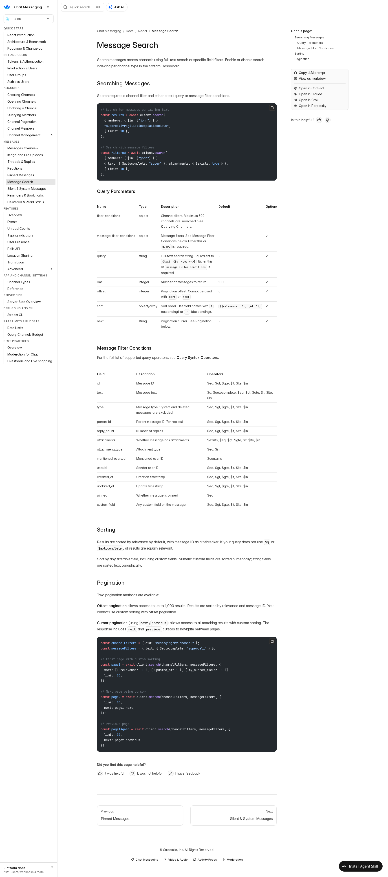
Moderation (235, 859)
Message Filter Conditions (124, 348)
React (17, 18)
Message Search (165, 31)
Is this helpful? (302, 120)
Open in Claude (310, 94)
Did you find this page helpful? (121, 765)
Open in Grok (309, 100)
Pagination (111, 582)
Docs (130, 31)
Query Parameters (116, 191)
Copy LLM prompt (312, 73)
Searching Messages (123, 83)
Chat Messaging (109, 31)
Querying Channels (176, 226)
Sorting (106, 529)
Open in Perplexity (312, 106)
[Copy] (272, 107)
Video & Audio (178, 859)
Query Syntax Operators (197, 357)
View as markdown (313, 78)
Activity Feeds (207, 859)
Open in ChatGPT (312, 88)
